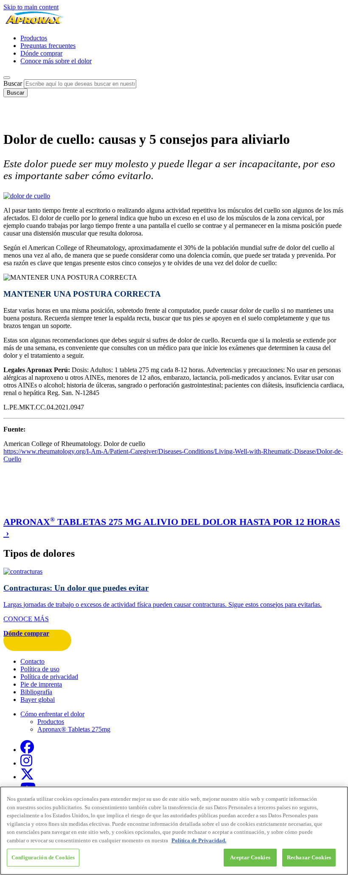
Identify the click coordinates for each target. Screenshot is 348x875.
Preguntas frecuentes (48, 45)
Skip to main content (31, 7)
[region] (174, 830)
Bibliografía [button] (36, 692)
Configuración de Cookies (43, 857)
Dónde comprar (41, 53)
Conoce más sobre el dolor (56, 61)
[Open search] (6, 77)
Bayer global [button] (37, 699)
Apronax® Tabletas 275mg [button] (73, 729)
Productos (33, 38)
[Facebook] (27, 749)
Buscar (12, 83)
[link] (174, 595)
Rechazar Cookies (309, 857)
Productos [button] (50, 721)
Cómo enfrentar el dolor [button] (52, 714)
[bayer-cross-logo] (15, 118)
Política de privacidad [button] (49, 676)
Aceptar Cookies (250, 857)
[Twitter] (27, 776)
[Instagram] (26, 763)
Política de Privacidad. (198, 840)
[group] (174, 527)
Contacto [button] (32, 661)
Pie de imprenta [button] (41, 684)
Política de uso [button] (39, 669)
